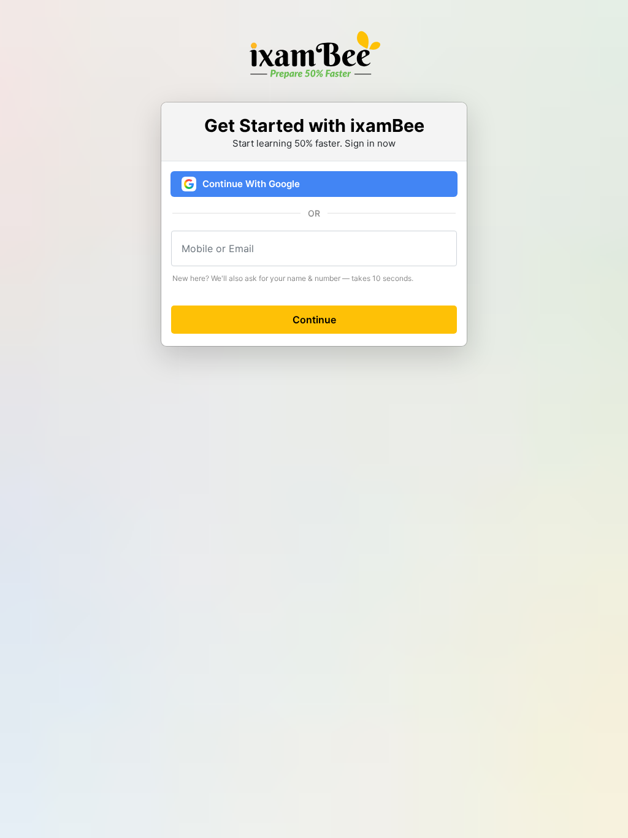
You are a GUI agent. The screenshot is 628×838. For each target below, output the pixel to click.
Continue (314, 319)
